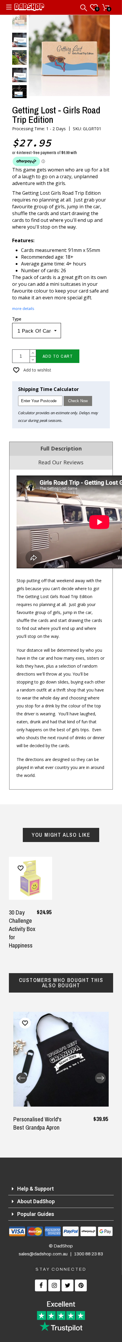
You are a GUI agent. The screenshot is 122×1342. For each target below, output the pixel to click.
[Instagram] (54, 1285)
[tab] (61, 1189)
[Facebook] (41, 1285)
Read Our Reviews (61, 462)
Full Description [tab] (61, 448)
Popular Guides (35, 1214)
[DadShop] (29, 8)
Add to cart (58, 356)
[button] (31, 370)
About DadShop (36, 1201)
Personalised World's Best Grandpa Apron (37, 1123)
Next (100, 1078)
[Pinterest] (81, 1285)
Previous (21, 1078)
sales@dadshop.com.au (43, 1254)
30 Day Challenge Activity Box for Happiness (22, 928)
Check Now (78, 401)
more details (23, 308)
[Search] (84, 6)
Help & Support (35, 1189)
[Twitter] (67, 1285)
